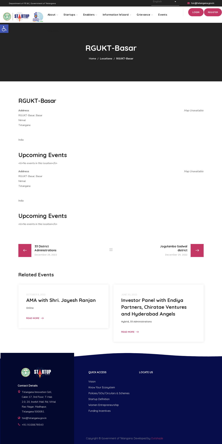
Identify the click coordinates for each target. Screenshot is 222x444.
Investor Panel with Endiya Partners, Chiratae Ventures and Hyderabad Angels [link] (154, 307)
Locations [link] (106, 58)
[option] (63, 306)
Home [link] (92, 58)
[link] (4, 28)
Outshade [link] (157, 438)
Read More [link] (32, 318)
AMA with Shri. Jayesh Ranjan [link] (61, 300)
